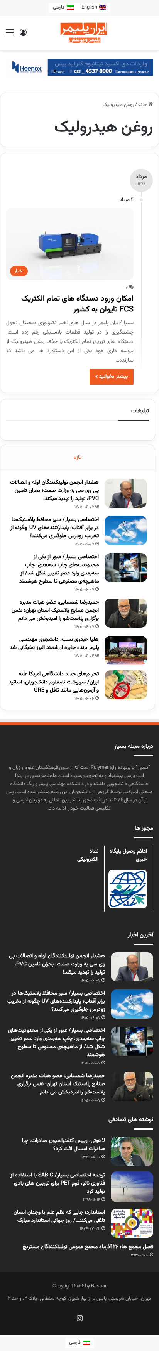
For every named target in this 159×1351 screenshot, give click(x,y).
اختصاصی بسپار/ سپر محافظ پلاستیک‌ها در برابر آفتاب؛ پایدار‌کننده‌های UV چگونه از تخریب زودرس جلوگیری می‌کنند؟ (54, 527)
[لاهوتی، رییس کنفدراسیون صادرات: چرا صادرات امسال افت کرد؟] (132, 1151)
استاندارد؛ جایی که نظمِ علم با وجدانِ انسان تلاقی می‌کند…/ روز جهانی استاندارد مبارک (59, 1216)
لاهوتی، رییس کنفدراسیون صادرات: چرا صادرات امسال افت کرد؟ (63, 1145)
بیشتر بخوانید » (111, 376)
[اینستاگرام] (79, 1318)
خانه (143, 105)
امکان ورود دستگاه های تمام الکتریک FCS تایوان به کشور (77, 304)
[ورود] (23, 36)
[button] (41, 71)
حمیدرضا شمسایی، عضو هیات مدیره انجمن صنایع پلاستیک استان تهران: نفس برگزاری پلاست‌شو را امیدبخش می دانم (55, 610)
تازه (77, 457)
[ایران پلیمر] (79, 33)
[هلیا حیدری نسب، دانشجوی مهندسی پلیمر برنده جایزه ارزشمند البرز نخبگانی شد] (126, 650)
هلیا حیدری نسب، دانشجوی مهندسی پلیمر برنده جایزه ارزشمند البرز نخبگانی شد (54, 643)
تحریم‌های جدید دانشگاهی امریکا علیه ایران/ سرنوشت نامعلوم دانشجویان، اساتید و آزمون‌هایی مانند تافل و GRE (54, 682)
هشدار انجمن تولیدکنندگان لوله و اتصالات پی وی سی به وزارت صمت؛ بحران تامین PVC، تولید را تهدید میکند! (54, 490)
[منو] (10, 36)
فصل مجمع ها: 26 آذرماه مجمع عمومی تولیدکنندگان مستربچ (88, 1247)
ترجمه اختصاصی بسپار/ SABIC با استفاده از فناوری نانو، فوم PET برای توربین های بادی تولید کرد (57, 1183)
